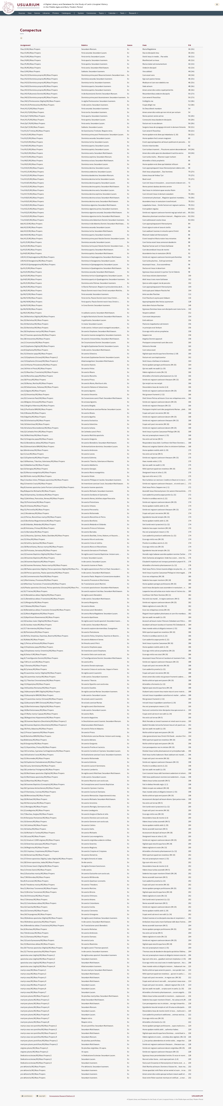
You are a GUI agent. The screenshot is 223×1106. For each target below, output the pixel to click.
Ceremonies (91, 13)
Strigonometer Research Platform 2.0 (62, 1096)
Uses (29, 13)
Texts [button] (122, 13)
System (81, 13)
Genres (37, 13)
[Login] (217, 4)
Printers (55, 13)
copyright (41, 1096)
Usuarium (28, 5)
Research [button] (133, 13)
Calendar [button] (112, 13)
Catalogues (66, 13)
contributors (28, 1096)
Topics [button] (101, 13)
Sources (22, 13)
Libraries (46, 13)
